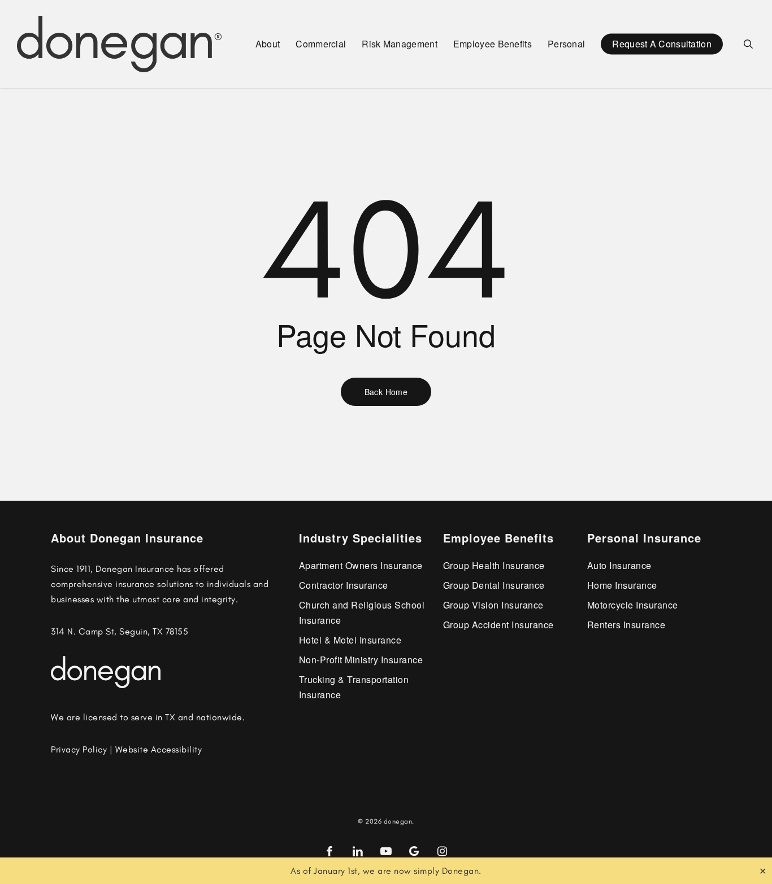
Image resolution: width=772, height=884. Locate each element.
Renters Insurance (626, 624)
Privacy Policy (79, 749)
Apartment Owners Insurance (361, 565)
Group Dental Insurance (494, 585)
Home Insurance (622, 585)
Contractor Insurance (343, 585)
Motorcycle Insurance (632, 604)
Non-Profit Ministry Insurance (361, 659)
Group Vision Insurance (493, 604)
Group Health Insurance (494, 565)
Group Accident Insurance (498, 624)
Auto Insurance (619, 565)
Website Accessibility (158, 749)
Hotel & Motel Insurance (350, 639)
